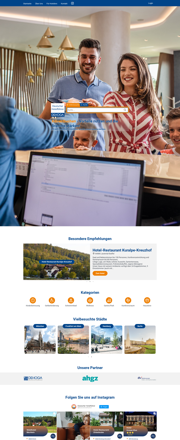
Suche (85, 105)
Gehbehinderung (52, 306)
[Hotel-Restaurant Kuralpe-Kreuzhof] (56, 279)
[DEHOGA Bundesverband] (46, 379)
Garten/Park (109, 306)
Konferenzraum (128, 306)
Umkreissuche (74, 105)
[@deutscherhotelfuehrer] (74, 407)
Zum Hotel (100, 273)
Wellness (90, 306)
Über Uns (39, 4)
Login (150, 3)
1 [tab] (87, 282)
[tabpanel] (90, 262)
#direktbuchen (64, 121)
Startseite (27, 4)
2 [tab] (90, 282)
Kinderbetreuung (33, 306)
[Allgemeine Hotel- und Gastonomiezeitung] (90, 378)
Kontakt (64, 4)
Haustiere (147, 306)
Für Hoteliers (52, 4)
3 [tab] (93, 282)
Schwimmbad (71, 306)
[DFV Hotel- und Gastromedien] (134, 379)
